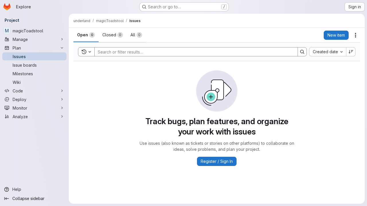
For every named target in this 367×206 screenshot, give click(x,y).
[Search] (302, 51)
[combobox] (327, 51)
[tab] (86, 35)
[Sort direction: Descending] (351, 51)
